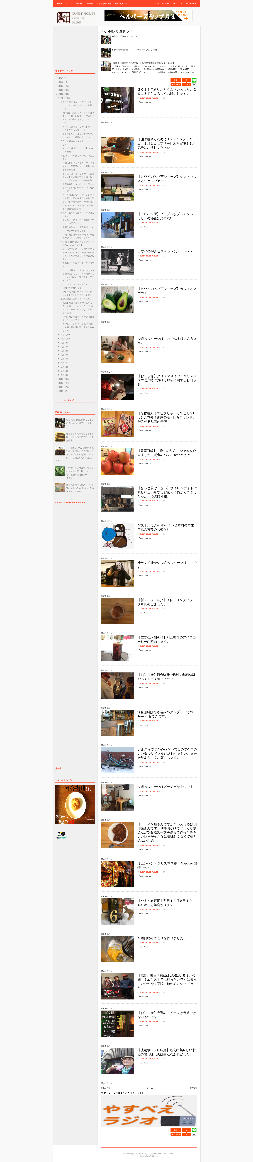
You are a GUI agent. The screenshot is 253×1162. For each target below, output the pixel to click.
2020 (61, 81)
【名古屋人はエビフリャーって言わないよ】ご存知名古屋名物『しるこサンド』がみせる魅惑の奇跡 (166, 417)
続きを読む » (106, 122)
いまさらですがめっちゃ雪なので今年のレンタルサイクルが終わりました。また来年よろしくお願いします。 (167, 753)
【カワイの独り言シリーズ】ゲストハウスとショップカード (167, 178)
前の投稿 (193, 1087)
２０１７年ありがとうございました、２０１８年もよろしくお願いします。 (166, 91)
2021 (61, 77)
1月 (63, 374)
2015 (61, 382)
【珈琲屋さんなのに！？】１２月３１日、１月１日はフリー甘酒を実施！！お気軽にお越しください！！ (166, 143)
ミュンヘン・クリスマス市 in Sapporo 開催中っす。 (167, 865)
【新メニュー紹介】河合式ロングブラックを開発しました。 (166, 601)
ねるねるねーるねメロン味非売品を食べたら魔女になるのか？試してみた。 (80, 488)
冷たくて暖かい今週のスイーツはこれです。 (167, 564)
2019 (61, 85)
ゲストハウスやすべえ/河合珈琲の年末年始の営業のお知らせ (165, 527)
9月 (63, 342)
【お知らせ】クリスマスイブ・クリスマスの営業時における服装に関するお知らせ (167, 379)
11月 (63, 334)
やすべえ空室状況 (104, 3)
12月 (63, 97)
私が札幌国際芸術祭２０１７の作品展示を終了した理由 (135, 49)
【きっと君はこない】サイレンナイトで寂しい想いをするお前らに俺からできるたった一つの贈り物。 (167, 491)
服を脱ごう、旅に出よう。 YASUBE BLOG (145, 1153)
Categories (163, 3)
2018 (61, 89)
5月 (63, 358)
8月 (63, 346)
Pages (79, 3)
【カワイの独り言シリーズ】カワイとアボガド (167, 290)
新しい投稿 (105, 1087)
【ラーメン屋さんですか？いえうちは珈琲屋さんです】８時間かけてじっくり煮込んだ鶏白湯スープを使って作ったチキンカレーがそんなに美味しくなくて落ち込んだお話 (167, 832)
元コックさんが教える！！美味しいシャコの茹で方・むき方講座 (80, 437)
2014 (61, 386)
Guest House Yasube (149, 98)
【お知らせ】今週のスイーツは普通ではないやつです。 (166, 1014)
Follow (179, 3)
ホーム (150, 1087)
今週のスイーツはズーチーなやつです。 (166, 786)
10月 (63, 338)
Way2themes (154, 1156)
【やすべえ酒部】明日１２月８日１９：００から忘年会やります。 (166, 902)
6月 (63, 354)
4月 (63, 362)
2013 (61, 390)
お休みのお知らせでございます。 (126, 36)
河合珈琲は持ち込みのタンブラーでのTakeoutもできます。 (165, 713)
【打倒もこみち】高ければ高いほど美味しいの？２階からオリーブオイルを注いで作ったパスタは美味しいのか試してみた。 (74, 454)
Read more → (145, 102)
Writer (90, 3)
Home (59, 3)
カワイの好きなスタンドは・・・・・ (165, 251)
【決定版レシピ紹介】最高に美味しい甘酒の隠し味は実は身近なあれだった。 (166, 1051)
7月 (63, 350)
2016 (61, 378)
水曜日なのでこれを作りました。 (162, 937)
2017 (61, 93)
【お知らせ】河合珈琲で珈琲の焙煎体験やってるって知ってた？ (166, 676)
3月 (63, 366)
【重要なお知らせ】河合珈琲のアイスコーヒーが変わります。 (166, 639)
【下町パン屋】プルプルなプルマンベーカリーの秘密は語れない (166, 215)
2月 (63, 370)
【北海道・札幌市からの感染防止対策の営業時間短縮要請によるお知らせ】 (143, 63)
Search (192, 3)
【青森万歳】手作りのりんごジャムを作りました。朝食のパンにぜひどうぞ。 (166, 452)
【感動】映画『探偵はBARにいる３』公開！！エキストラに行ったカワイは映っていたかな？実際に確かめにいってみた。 (167, 981)
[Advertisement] (149, 76)
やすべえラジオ (121, 3)
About (69, 3)
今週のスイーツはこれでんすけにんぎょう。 (167, 340)
